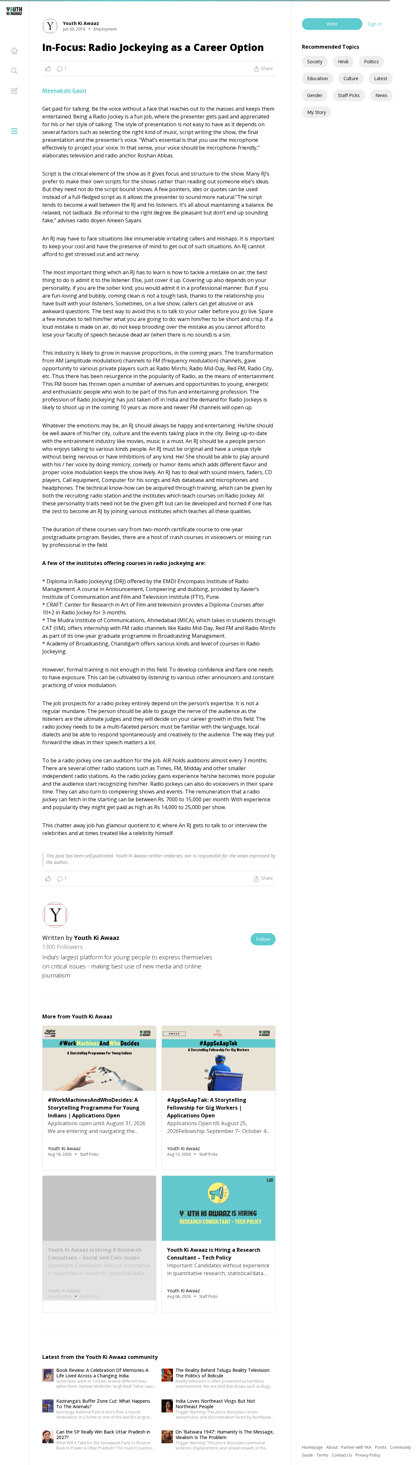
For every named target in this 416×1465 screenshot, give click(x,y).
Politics (371, 61)
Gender (314, 95)
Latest (380, 78)
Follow (263, 939)
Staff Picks (349, 95)
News (381, 95)
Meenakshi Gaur (63, 90)
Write (332, 24)
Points (381, 1447)
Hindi (343, 61)
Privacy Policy (368, 1455)
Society (314, 61)
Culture (351, 78)
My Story (316, 112)
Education (317, 78)
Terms (323, 1455)
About (332, 1447)
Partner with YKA (356, 1447)
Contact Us (342, 1455)
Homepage (313, 1447)
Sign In (375, 24)
